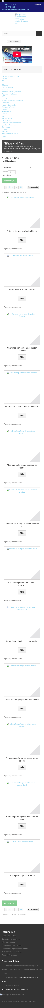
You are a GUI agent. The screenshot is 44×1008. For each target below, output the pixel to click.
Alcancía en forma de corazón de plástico (22, 466)
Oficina (4, 98)
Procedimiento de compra (12, 945)
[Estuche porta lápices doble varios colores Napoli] (22, 797)
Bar (3, 81)
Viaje (3, 116)
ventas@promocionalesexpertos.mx (15, 9)
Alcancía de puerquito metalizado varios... (22, 584)
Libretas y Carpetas (9, 125)
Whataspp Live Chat (16, 994)
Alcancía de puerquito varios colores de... (22, 525)
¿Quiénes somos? (9, 942)
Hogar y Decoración (9, 105)
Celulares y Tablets (8, 107)
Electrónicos (6, 120)
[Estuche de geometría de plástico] (22, 211)
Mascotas (5, 103)
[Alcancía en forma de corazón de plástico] (22, 445)
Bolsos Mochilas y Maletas (11, 92)
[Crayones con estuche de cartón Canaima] (22, 328)
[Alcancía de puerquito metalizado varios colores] (22, 563)
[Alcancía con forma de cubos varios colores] (22, 738)
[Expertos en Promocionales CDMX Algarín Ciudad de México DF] (22, 19)
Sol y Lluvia (6, 127)
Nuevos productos (9, 936)
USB (3, 96)
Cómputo (5, 85)
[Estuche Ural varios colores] (22, 270)
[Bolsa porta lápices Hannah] (22, 856)
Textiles (4, 109)
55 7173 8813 (11, 7)
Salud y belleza (7, 87)
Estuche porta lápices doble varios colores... (22, 818)
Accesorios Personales (10, 134)
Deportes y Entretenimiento (11, 123)
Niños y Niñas (7, 118)
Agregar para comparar (13, 249)
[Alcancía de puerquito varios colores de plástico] (22, 504)
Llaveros (5, 83)
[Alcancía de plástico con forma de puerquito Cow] (22, 621)
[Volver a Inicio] (4, 41)
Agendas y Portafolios (9, 94)
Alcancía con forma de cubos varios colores (22, 759)
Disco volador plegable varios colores (22, 699)
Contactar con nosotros (11, 939)
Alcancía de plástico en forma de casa (22, 406)
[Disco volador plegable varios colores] (22, 680)
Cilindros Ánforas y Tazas (11, 76)
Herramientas (6, 112)
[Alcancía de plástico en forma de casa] (22, 387)
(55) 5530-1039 (10, 4)
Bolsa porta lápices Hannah (22, 875)
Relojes (4, 114)
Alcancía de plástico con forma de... (22, 641)
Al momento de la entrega (11, 952)
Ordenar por (6, 167)
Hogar (4, 136)
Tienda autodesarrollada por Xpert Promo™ (22, 1001)
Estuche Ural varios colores (22, 289)
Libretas (4, 129)
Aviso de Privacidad (9, 955)
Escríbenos (37, 4)
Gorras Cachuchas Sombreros (12, 100)
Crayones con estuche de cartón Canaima (22, 349)
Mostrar (5, 172)
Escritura (5, 89)
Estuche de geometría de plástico (22, 231)
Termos (4, 78)
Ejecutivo (5, 131)
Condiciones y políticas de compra (15, 949)
